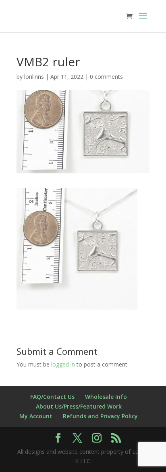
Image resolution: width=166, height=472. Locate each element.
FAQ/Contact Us (52, 396)
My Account (35, 416)
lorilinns (34, 76)
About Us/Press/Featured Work (79, 406)
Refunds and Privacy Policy (100, 416)
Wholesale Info (106, 396)
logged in (63, 364)
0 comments (106, 76)
